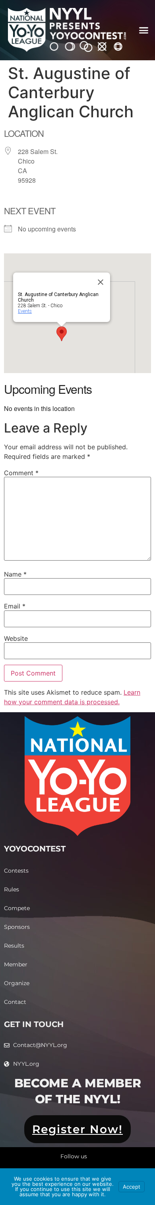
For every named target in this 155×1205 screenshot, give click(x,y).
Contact (15, 1001)
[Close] (100, 282)
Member (15, 964)
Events (25, 311)
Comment (21, 473)
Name (15, 574)
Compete (17, 908)
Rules (11, 889)
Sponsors (17, 926)
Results (14, 945)
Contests (16, 870)
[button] (143, 30)
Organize (16, 983)
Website (16, 638)
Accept (131, 1186)
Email (14, 606)
